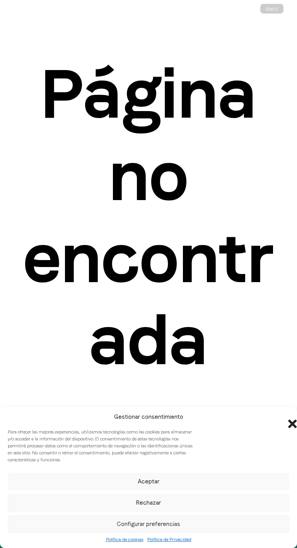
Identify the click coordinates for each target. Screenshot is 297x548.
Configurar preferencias (148, 524)
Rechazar (148, 502)
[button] (285, 417)
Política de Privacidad (169, 539)
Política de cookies (124, 539)
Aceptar (148, 481)
